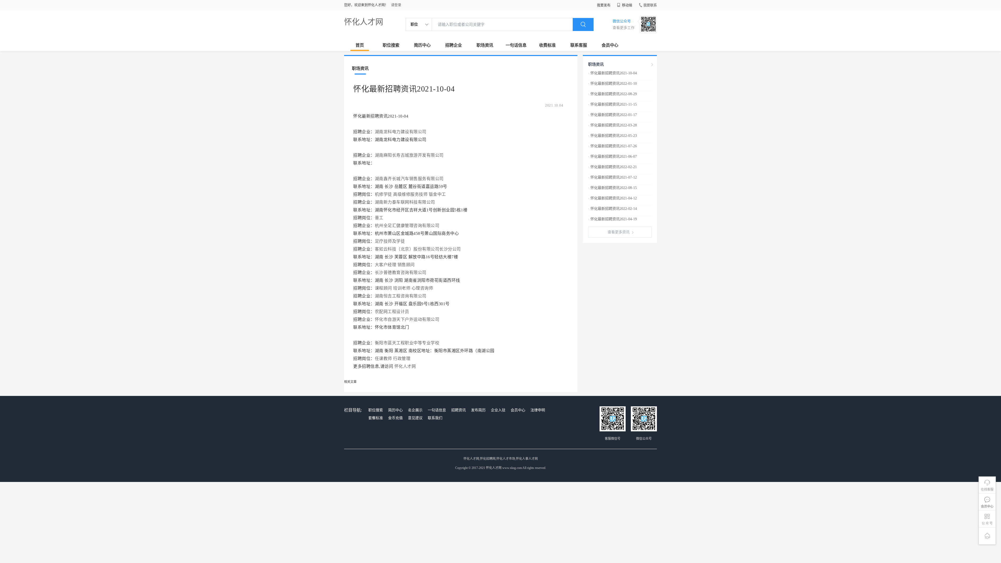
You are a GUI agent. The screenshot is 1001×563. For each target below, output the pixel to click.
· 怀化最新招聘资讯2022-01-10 (612, 83)
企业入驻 (498, 410)
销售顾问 (406, 264)
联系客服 (578, 45)
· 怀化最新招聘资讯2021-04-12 (612, 198)
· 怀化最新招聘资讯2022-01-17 (612, 115)
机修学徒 (383, 194)
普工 (379, 218)
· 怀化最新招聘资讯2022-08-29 (612, 94)
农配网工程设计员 (392, 311)
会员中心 (610, 45)
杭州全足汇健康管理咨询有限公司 (407, 225)
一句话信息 (516, 45)
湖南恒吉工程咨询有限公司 (400, 296)
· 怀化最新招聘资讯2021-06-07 (612, 156)
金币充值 (395, 418)
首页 (360, 45)
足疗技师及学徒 (390, 241)
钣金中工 (437, 194)
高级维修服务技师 (410, 194)
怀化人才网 (363, 21)
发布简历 (478, 410)
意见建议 (415, 418)
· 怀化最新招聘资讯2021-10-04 (612, 73)
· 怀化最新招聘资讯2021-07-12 (612, 177)
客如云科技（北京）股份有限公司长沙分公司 (418, 249)
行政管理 (401, 358)
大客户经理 (385, 264)
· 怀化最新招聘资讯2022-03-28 (612, 125)
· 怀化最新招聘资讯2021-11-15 (612, 104)
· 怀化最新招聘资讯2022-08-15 (612, 188)
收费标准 (547, 45)
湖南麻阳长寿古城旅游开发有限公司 (409, 155)
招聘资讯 (458, 410)
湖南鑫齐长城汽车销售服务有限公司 (409, 178)
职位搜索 (391, 45)
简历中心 (422, 45)
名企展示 (415, 410)
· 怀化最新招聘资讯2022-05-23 (612, 136)
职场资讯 (485, 45)
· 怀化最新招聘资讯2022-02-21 (612, 167)
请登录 (396, 5)
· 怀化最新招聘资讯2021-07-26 (612, 146)
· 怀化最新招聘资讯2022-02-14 (612, 209)
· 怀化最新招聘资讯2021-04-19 (612, 219)
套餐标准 (375, 418)
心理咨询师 (422, 288)
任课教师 (383, 358)
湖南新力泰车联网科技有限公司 (405, 202)
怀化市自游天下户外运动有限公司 (407, 319)
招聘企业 (453, 45)
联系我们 (435, 418)
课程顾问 (383, 288)
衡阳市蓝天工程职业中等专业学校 (407, 343)
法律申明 (537, 410)
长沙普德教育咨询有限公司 (400, 272)
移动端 (626, 5)
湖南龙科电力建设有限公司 (400, 132)
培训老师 (401, 288)
